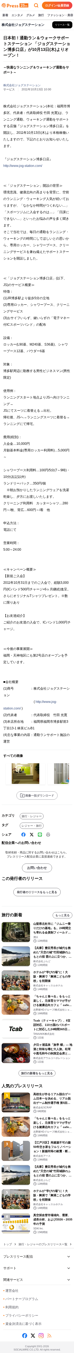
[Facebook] (23, 835)
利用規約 (10, 1307)
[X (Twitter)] (32, 835)
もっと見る (62, 915)
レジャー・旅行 (32, 825)
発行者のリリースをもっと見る (37, 892)
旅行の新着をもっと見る (37, 1073)
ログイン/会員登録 (57, 5)
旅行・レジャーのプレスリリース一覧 (42, 1244)
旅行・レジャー (32, 816)
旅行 (41, 15)
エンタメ (17, 15)
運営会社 (10, 1290)
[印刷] (48, 835)
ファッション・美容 (60, 15)
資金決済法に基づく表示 (22, 1323)
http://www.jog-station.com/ (22, 165)
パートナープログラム (20, 1299)
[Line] (40, 835)
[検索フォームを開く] (36, 5)
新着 (5, 15)
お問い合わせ (37, 868)
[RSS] (49, 1335)
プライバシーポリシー (20, 1315)
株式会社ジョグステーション (22, 85)
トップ (7, 1244)
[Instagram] (41, 1335)
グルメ (30, 15)
